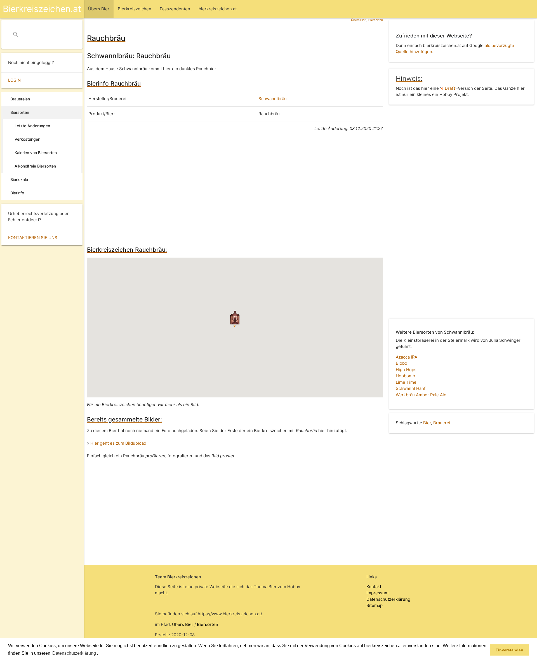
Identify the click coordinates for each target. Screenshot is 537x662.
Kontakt (373, 586)
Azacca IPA (406, 357)
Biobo (401, 363)
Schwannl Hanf (410, 388)
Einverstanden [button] (509, 650)
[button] (100, 653)
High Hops (406, 369)
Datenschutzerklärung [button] (74, 653)
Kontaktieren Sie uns (32, 237)
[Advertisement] (235, 188)
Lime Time (406, 382)
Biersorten (375, 20)
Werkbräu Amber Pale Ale (421, 394)
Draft (449, 88)
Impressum (377, 592)
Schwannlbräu (272, 98)
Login (14, 80)
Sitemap (374, 605)
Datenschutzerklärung (388, 599)
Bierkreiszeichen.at (42, 8)
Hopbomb (405, 375)
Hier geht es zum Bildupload (118, 443)
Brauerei (441, 422)
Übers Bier (358, 20)
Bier (427, 422)
